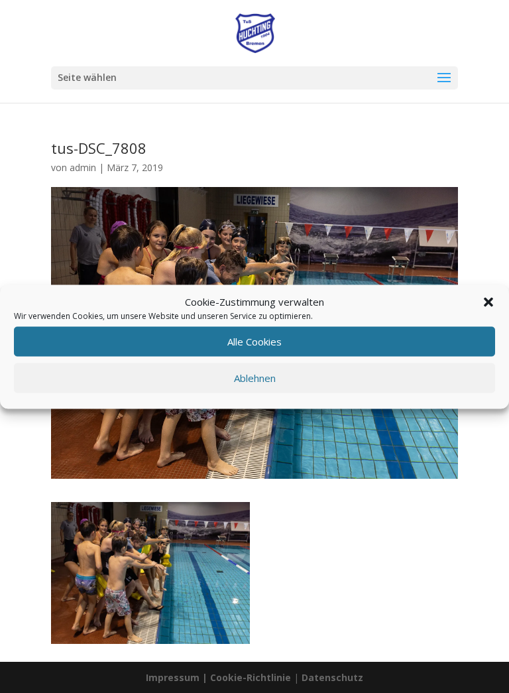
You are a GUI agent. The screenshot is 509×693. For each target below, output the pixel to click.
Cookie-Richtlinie (252, 677)
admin (83, 167)
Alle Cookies (254, 341)
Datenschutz (332, 677)
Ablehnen (255, 378)
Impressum (172, 677)
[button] (488, 301)
